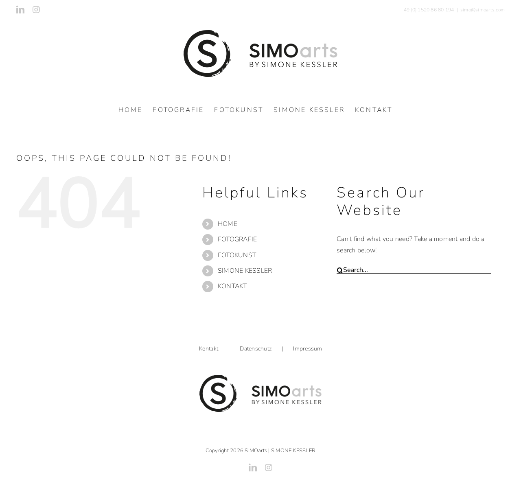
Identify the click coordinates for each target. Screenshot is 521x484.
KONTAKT (232, 286)
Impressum (307, 349)
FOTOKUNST (237, 255)
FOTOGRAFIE (237, 239)
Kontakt (209, 349)
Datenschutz (255, 349)
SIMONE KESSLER (245, 270)
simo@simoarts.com (482, 10)
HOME (227, 223)
